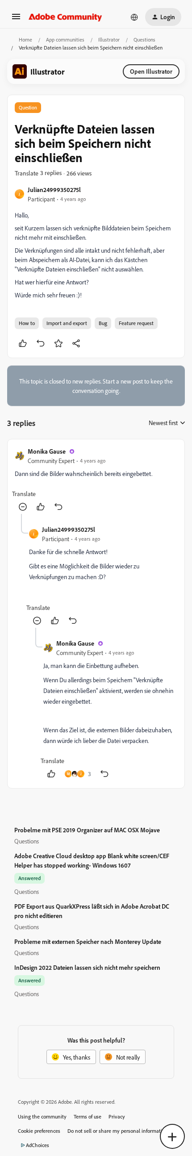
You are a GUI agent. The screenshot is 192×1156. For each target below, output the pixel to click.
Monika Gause (47, 451)
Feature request (136, 323)
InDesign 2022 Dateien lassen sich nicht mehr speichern (87, 967)
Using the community (42, 1116)
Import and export (66, 323)
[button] (16, 19)
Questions (144, 39)
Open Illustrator (151, 71)
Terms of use (87, 1116)
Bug (103, 323)
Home (25, 39)
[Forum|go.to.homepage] (65, 17)
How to (27, 323)
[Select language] (134, 17)
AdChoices (37, 1145)
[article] (96, 480)
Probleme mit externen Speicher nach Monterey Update (87, 941)
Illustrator (109, 39)
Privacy (117, 1116)
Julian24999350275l (54, 189)
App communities (65, 39)
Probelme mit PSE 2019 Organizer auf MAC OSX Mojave (87, 830)
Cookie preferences (39, 1130)
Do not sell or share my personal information (117, 1130)
